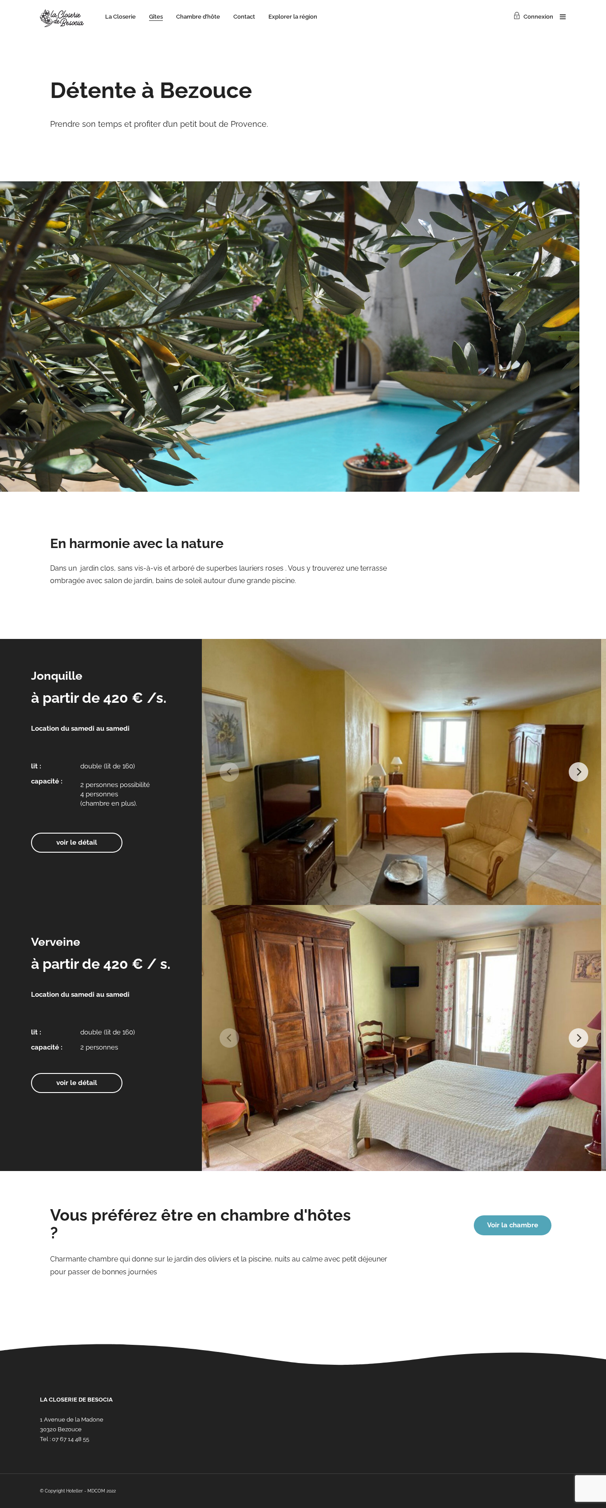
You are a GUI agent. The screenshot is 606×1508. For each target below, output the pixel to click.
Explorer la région (292, 16)
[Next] (578, 772)
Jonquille (57, 675)
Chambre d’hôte (198, 16)
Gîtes (156, 16)
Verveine (55, 941)
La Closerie (120, 16)
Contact (244, 16)
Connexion (538, 16)
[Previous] (229, 772)
